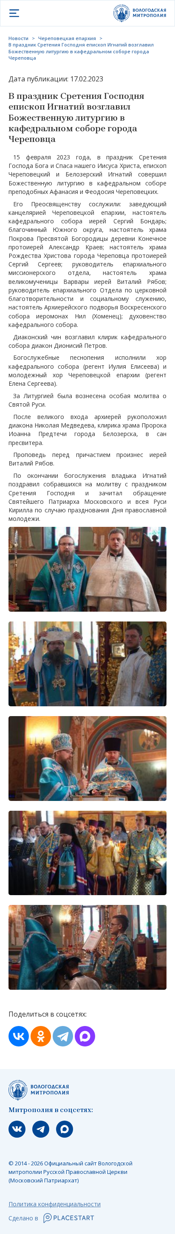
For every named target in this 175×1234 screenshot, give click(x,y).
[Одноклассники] (41, 1036)
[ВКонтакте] (18, 1036)
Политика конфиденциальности (54, 1204)
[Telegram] (63, 1036)
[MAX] (85, 1036)
